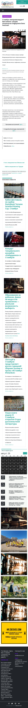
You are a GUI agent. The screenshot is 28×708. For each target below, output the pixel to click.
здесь (20, 124)
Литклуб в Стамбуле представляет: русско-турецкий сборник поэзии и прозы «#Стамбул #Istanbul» (13, 366)
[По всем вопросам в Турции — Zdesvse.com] (14, 564)
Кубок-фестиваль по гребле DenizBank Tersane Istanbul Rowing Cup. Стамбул (14, 204)
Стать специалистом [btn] (22, 2)
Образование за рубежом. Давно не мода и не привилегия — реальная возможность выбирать (13, 301)
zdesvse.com (18, 705)
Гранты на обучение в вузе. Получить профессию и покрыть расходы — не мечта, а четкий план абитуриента (18, 485)
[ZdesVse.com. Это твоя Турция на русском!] (14, 610)
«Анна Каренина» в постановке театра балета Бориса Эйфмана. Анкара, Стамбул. (17, 498)
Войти (21, 6)
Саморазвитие (7, 16)
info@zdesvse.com (19, 655)
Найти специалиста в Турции (14, 166)
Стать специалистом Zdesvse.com (14, 162)
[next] (26, 453)
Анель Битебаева (14, 335)
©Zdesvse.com (5, 68)
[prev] (24, 453)
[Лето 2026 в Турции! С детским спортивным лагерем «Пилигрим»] (14, 541)
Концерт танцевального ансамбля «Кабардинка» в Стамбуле (13, 253)
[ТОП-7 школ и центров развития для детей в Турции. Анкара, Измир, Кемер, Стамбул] (14, 587)
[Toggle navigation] (3, 10)
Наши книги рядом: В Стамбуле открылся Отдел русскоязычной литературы (13, 418)
